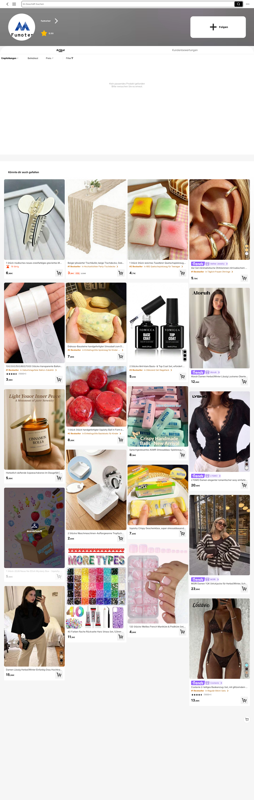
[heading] (111, 21)
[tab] (59, 50)
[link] (22, 27)
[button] (7, 4)
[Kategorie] (14, 4)
